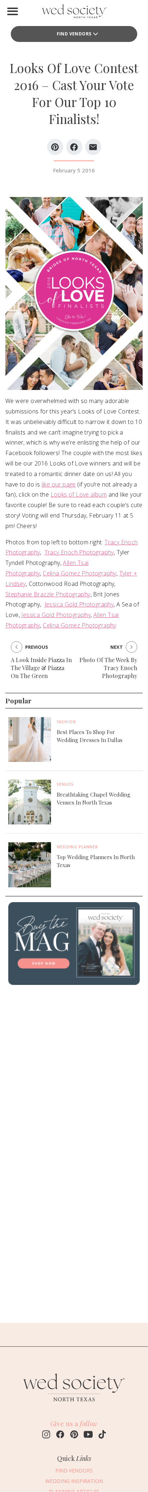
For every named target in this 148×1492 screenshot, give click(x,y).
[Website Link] (74, 1405)
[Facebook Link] (60, 1435)
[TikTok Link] (102, 1435)
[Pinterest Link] (74, 1435)
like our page (59, 484)
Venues (65, 784)
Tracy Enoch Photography (79, 552)
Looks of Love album (79, 494)
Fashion (66, 721)
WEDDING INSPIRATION (74, 1481)
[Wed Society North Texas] (74, 13)
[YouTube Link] (88, 1435)
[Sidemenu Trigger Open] (12, 11)
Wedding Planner (77, 846)
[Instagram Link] (46, 1435)
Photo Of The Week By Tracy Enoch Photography (108, 667)
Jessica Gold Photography (79, 604)
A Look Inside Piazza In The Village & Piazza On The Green (41, 667)
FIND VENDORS (74, 34)
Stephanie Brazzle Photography (48, 594)
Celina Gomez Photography (79, 573)
